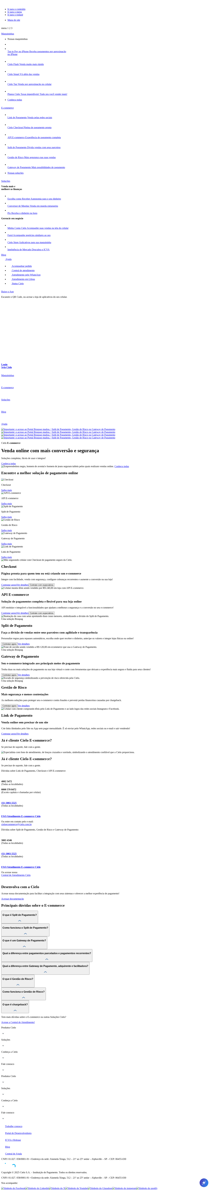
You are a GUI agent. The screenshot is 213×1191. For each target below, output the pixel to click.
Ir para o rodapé (15, 14)
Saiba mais (6, 490)
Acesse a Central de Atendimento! (18, 1022)
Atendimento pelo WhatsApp (26, 274)
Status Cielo (17, 283)
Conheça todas (8, 463)
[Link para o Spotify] (146, 1188)
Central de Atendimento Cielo (16, 875)
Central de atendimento (23, 270)
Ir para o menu (14, 12)
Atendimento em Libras (23, 279)
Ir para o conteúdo (16, 9)
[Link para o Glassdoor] (100, 1188)
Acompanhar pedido (21, 266)
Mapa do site (13, 20)
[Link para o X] (57, 1188)
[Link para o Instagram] (124, 1188)
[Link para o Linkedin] (37, 1188)
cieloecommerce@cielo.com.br (16, 824)
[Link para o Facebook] (13, 1188)
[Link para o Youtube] (76, 1188)
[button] (6, 28)
